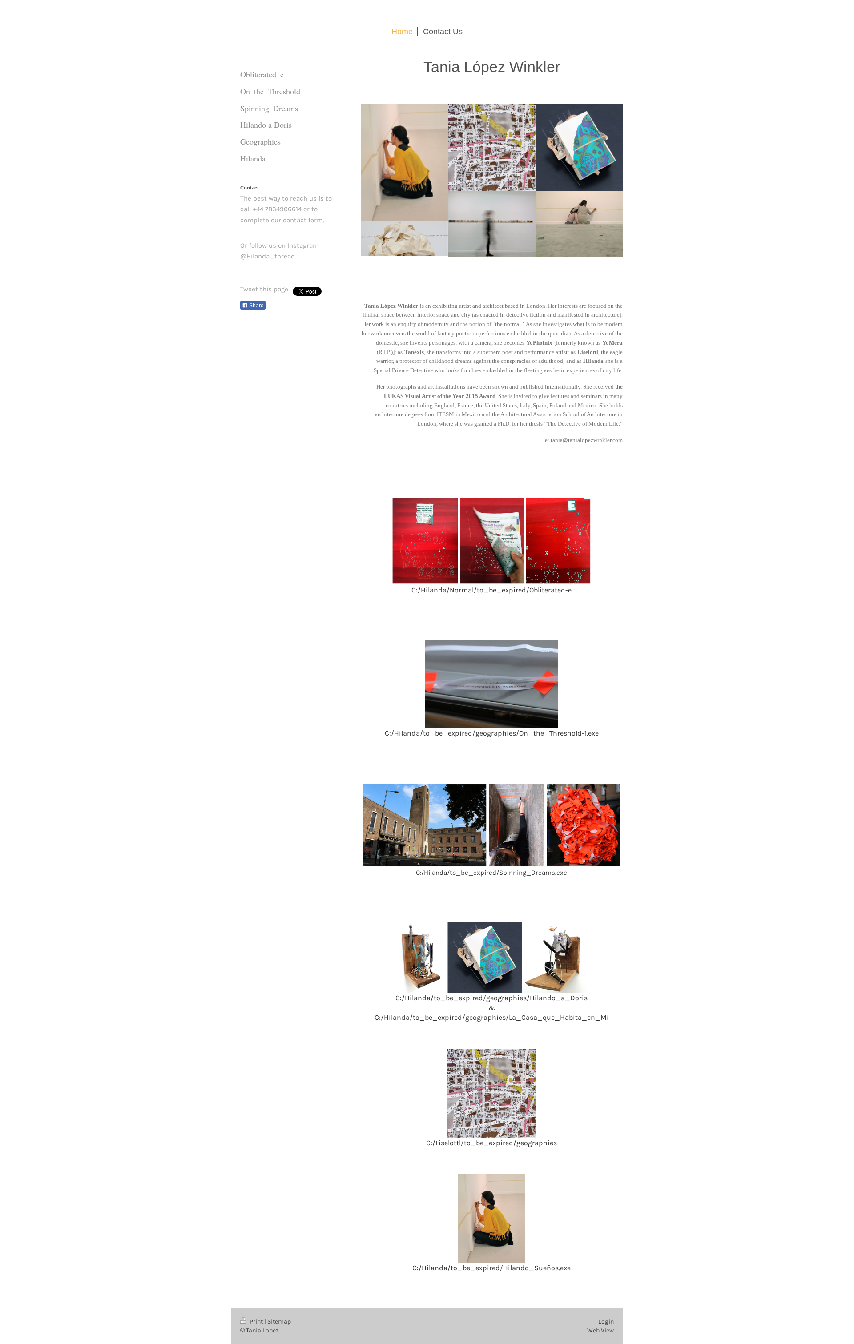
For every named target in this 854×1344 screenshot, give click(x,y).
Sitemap (279, 1321)
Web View (600, 1330)
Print (256, 1321)
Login (606, 1321)
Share (256, 305)
